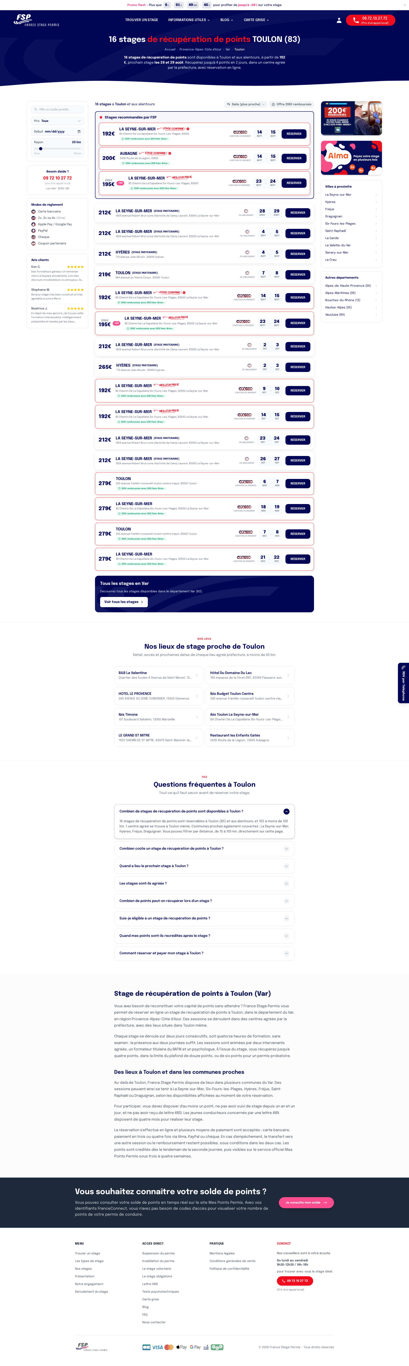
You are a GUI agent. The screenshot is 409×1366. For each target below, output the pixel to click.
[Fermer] (404, 5)
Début (38, 131)
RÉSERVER (294, 133)
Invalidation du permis (158, 1261)
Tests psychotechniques (160, 1291)
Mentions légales (222, 1253)
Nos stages (83, 1268)
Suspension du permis (158, 1253)
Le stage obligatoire (157, 1276)
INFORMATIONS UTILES (187, 20)
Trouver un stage (87, 1253)
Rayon (38, 142)
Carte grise (150, 1299)
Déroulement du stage (91, 1291)
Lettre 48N (150, 1284)
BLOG (224, 20)
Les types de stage (89, 1261)
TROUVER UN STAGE (141, 20)
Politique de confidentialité (229, 1268)
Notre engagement (89, 1284)
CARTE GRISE (254, 20)
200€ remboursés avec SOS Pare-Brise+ (146, 139)
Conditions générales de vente (232, 1261)
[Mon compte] (339, 20)
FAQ (145, 1314)
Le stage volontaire (156, 1268)
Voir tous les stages (121, 602)
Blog (145, 1307)
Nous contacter (154, 1322)
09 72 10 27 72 (57, 178)
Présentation (84, 1276)
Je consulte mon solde (303, 1202)
